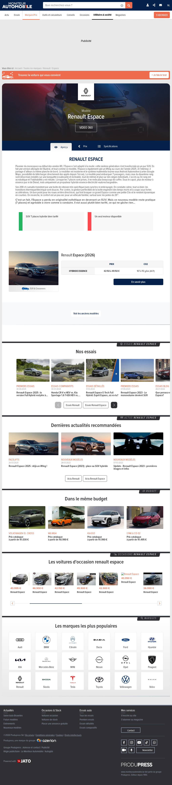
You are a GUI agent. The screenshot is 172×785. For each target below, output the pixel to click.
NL (168, 5)
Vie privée (29, 735)
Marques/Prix (31, 15)
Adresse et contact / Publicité (36, 747)
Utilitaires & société (102, 15)
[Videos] (124, 750)
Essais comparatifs (88, 727)
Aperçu (64, 147)
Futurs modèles (11, 719)
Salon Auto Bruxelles (13, 715)
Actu (7, 15)
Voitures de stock (50, 719)
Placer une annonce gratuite (55, 723)
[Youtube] (139, 742)
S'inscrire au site (128, 715)
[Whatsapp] (154, 742)
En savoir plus (138, 282)
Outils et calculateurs (52, 15)
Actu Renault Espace (95, 478)
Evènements (9, 723)
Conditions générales (45, 735)
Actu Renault (73, 478)
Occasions (84, 15)
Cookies (59, 735)
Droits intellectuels (73, 735)
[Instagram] (132, 742)
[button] (114, 405)
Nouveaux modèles (12, 727)
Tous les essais (87, 715)
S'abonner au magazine (132, 719)
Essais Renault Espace (95, 405)
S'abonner (162, 15)
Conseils (71, 15)
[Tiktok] (147, 742)
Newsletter (147, 750)
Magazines (121, 15)
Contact (131, 730)
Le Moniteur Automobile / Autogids (37, 751)
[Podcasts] (132, 750)
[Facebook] (124, 742)
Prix (85, 146)
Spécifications (110, 146)
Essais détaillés (87, 723)
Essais (17, 15)
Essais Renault (72, 405)
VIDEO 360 (86, 127)
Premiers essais (87, 719)
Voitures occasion (50, 715)
